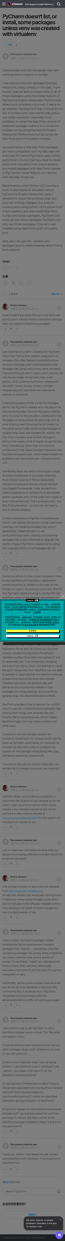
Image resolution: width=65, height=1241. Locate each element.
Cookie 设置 (32, 636)
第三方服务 (54, 622)
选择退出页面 (30, 625)
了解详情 (37, 612)
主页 (15, 4)
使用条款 (46, 620)
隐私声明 (37, 620)
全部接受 (32, 631)
